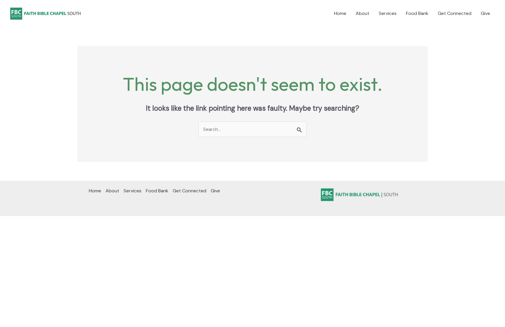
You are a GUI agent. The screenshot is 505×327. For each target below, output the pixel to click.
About (362, 13)
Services (388, 13)
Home (340, 13)
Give (485, 13)
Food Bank (417, 13)
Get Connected (454, 13)
